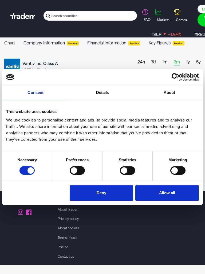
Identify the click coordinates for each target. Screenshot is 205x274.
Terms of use (67, 237)
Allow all (167, 193)
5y (198, 61)
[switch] (77, 170)
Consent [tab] (35, 92)
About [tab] (169, 92)
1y (188, 61)
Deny (101, 193)
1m (164, 61)
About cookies (68, 228)
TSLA (163, 34)
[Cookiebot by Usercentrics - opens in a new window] (175, 77)
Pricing (63, 247)
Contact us (66, 256)
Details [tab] (102, 92)
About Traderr (68, 209)
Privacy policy (68, 218)
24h (141, 61)
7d (153, 61)
